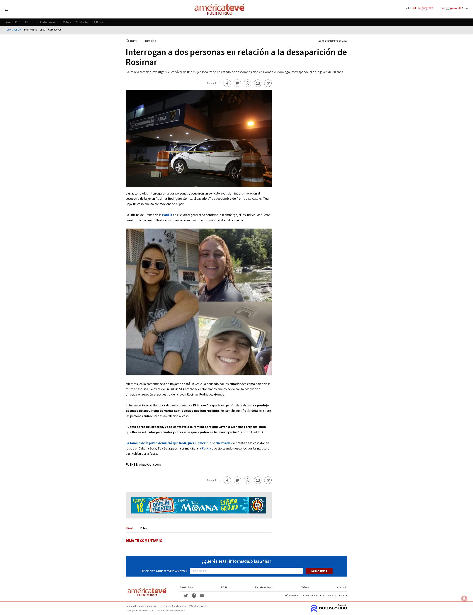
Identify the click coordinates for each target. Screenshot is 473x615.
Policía (206, 448)
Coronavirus (55, 29)
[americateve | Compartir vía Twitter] (237, 83)
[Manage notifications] (464, 599)
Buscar (100, 22)
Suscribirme (319, 570)
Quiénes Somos (309, 595)
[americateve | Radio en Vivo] (454, 9)
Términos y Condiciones (172, 606)
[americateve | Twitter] (186, 595)
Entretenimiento (48, 22)
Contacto (82, 22)
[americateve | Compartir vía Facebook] (227, 83)
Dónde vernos (292, 595)
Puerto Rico (13, 22)
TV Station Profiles (198, 606)
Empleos (343, 595)
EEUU (28, 22)
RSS (322, 595)
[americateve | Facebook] (194, 595)
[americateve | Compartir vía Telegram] (268, 83)
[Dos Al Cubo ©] (329, 611)
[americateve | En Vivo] (419, 9)
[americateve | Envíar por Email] (257, 83)
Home (133, 40)
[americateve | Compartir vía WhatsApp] (247, 83)
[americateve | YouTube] (202, 595)
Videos (67, 22)
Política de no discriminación (141, 606)
